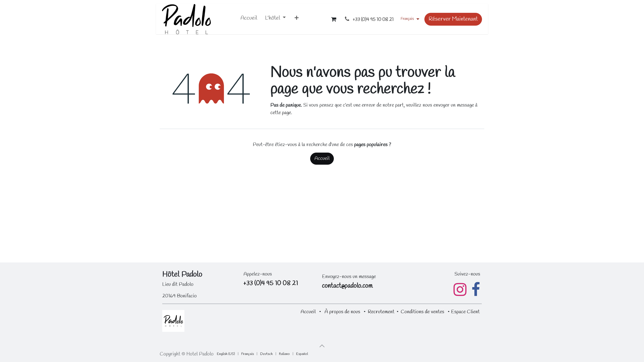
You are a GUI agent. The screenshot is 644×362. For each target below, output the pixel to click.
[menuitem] (248, 19)
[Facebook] (475, 289)
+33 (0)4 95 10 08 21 (271, 283)
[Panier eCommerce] (333, 19)
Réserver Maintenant (453, 19)
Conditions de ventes (422, 311)
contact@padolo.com (347, 286)
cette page (280, 112)
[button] (322, 346)
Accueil (322, 158)
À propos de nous (342, 311)
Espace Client (465, 311)
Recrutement (381, 311)
